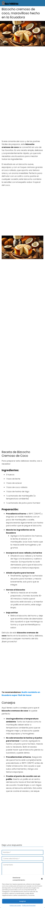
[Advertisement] (22, 71)
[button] (42, 879)
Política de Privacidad (28, 905)
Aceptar (22, 901)
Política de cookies (15, 905)
